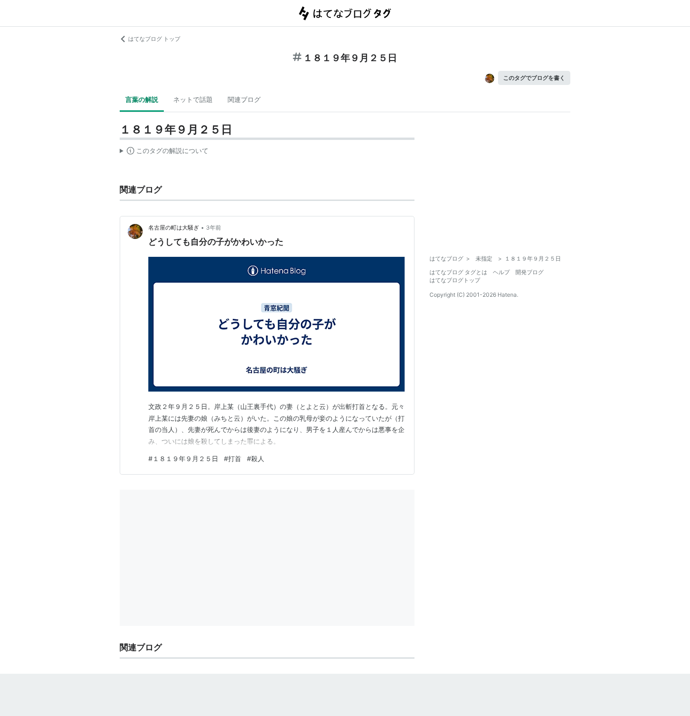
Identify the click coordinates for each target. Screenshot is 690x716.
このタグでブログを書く (534, 77)
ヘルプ (501, 272)
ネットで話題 (193, 99)
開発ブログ (529, 272)
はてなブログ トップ (154, 38)
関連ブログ (244, 99)
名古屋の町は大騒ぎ (173, 227)
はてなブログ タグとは (458, 272)
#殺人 (255, 458)
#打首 (232, 458)
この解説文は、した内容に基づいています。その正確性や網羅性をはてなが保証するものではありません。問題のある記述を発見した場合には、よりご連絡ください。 (164, 152)
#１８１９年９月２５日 (183, 458)
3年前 (213, 227)
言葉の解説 (141, 99)
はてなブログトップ (454, 280)
